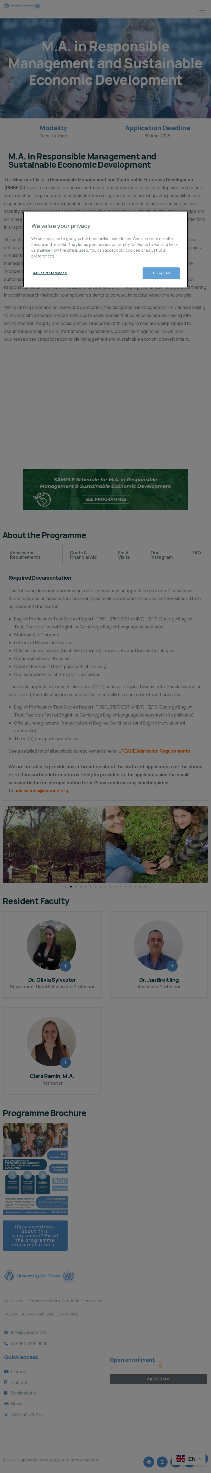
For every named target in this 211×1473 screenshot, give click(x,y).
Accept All (161, 273)
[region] (105, 249)
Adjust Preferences (50, 273)
